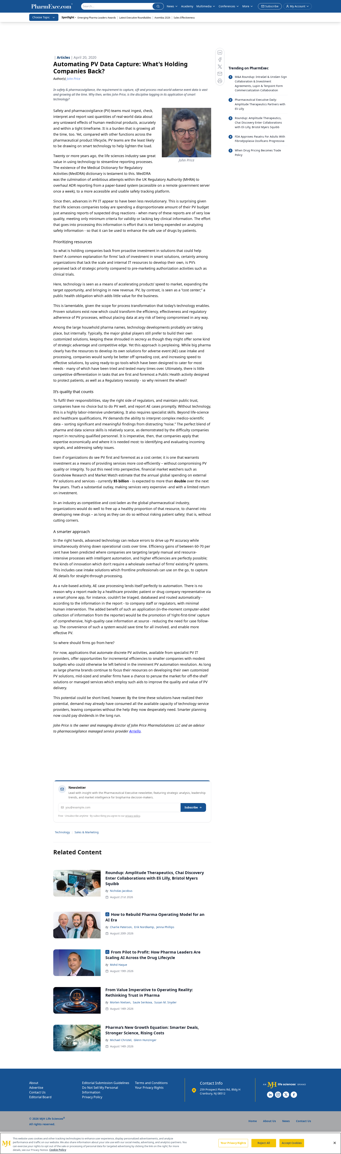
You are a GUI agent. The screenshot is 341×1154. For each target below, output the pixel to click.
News (170, 6)
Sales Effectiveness (184, 17)
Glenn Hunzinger (145, 1040)
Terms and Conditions (151, 1083)
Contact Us (37, 1092)
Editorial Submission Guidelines (105, 1083)
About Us (269, 1121)
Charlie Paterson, (121, 927)
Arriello (135, 731)
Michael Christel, (121, 1040)
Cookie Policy (57, 1150)
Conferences (227, 6)
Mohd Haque (118, 965)
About (33, 1083)
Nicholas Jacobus (121, 891)
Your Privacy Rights (149, 1087)
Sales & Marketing (87, 832)
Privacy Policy (92, 1097)
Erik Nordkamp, (144, 927)
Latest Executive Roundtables (135, 17)
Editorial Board (40, 1097)
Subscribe (191, 807)
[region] (170, 1143)
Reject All (264, 1143)
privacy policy (132, 815)
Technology (62, 832)
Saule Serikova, (143, 1002)
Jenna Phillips (165, 927)
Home (252, 1121)
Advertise (36, 1087)
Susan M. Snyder (165, 1002)
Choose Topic (41, 17)
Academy (187, 6)
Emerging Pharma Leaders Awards (97, 17)
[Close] (334, 1142)
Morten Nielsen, (120, 1002)
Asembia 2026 (162, 17)
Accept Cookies (292, 1143)
